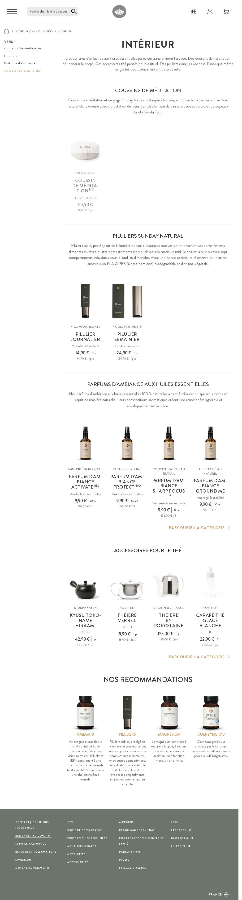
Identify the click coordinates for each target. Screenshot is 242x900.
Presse (124, 860)
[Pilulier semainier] (127, 301)
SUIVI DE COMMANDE (31, 844)
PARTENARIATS (130, 852)
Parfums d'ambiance (20, 63)
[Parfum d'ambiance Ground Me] (210, 443)
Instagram (179, 838)
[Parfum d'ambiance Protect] (127, 443)
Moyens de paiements (32, 868)
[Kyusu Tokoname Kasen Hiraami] (85, 582)
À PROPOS (126, 822)
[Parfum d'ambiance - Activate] (85, 443)
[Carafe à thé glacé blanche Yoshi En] (210, 582)
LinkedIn (178, 846)
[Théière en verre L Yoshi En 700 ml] (127, 582)
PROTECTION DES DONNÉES (87, 838)
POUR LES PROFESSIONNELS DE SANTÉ (141, 841)
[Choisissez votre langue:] (193, 11)
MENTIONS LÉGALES (81, 846)
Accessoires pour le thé (22, 70)
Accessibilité (77, 862)
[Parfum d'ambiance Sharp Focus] (169, 443)
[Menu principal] (12, 11)
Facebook (179, 830)
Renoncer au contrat (33, 836)
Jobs (174, 822)
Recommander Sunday (137, 830)
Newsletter (76, 854)
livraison (23, 860)
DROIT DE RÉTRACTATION (85, 830)
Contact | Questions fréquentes (32, 824)
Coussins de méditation (22, 48)
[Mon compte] (210, 11)
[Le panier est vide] (226, 11)
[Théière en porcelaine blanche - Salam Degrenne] (169, 582)
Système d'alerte (132, 868)
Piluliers (11, 56)
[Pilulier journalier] (85, 301)
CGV (70, 822)
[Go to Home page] (119, 11)
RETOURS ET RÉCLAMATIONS (35, 852)
